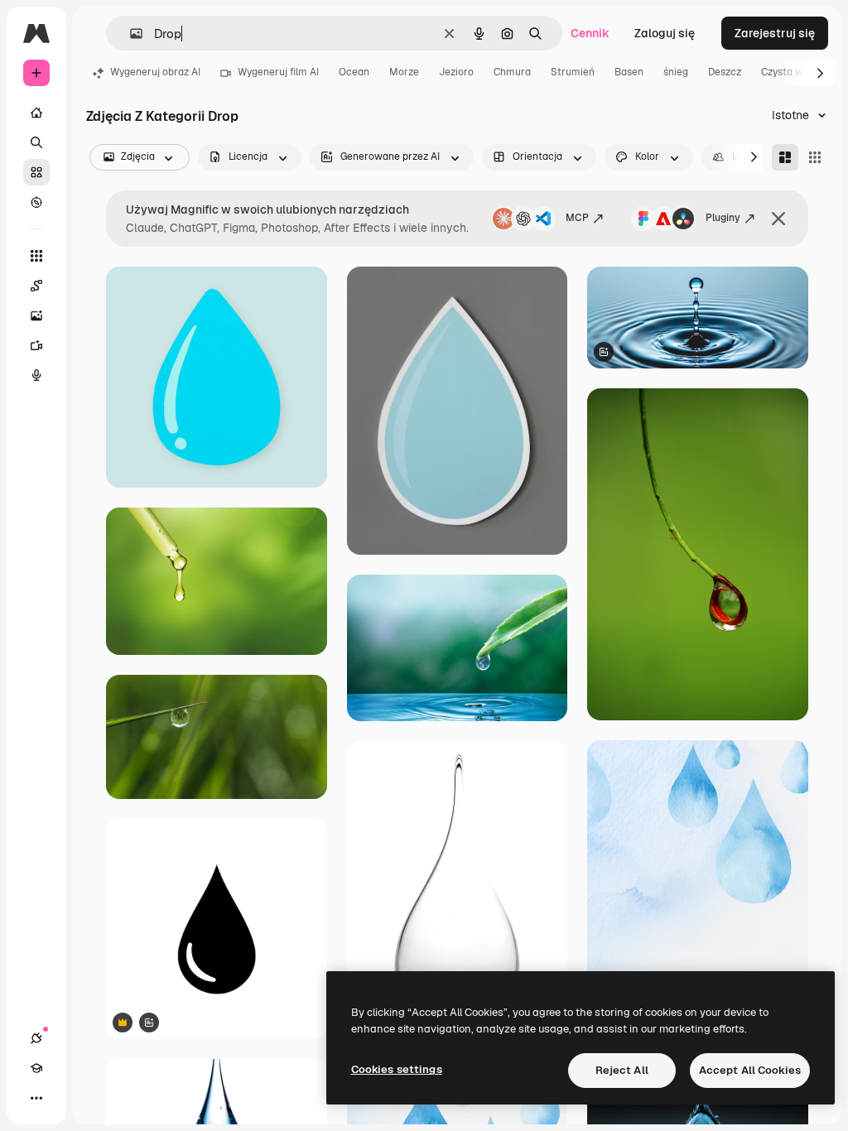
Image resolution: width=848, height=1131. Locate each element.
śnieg (675, 72)
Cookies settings (396, 1069)
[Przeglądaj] (36, 202)
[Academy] (36, 1068)
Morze (404, 72)
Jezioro (456, 72)
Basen (628, 72)
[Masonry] (785, 157)
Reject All (621, 1070)
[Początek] (36, 112)
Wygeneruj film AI (278, 72)
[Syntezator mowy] (36, 375)
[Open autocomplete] (129, 33)
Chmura (512, 72)
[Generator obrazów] (36, 315)
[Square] (815, 157)
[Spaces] (36, 285)
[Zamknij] (778, 219)
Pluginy (723, 217)
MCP (577, 217)
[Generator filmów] (36, 345)
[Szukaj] (36, 142)
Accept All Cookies (750, 1070)
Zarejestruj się (775, 33)
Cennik (590, 33)
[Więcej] (36, 1098)
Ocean (354, 72)
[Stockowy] (36, 172)
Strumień (573, 72)
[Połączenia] (36, 1038)
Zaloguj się (664, 33)
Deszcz (724, 72)
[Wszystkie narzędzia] (36, 256)
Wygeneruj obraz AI (155, 72)
